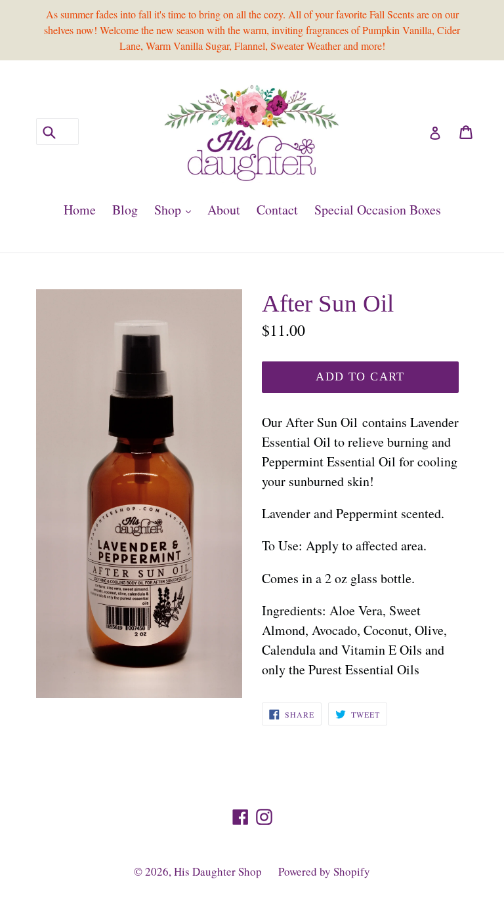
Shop (176, 209)
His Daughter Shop (218, 871)
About (223, 209)
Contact (277, 209)
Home (80, 209)
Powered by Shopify (324, 871)
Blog (125, 209)
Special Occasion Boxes (377, 209)
